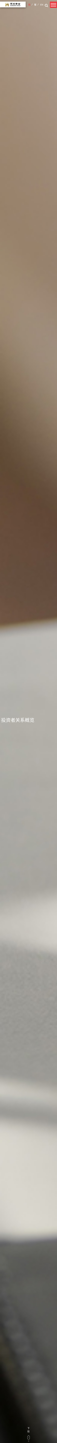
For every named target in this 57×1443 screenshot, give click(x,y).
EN (41, 4)
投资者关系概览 (17, 720)
